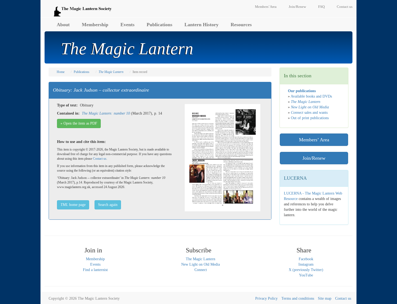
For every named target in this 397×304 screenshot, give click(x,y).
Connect (200, 270)
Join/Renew (297, 7)
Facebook (306, 259)
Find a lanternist (95, 270)
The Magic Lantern (200, 259)
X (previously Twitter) (306, 270)
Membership (95, 24)
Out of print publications (310, 118)
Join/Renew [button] (313, 158)
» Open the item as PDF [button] (78, 123)
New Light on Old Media (200, 264)
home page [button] (73, 205)
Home (61, 72)
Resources (241, 24)
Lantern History (201, 24)
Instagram (306, 264)
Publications (159, 24)
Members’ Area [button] (314, 139)
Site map (324, 298)
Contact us (344, 7)
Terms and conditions (297, 298)
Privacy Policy (266, 298)
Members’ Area (266, 7)
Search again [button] (107, 205)
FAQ (321, 7)
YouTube (306, 275)
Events (127, 24)
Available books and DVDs (311, 96)
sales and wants (309, 113)
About (63, 24)
